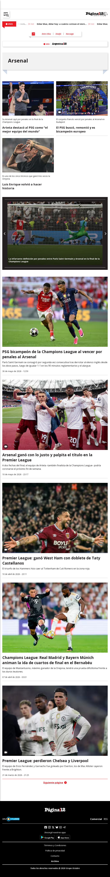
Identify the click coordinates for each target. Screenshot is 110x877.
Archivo (55, 861)
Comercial (96, 819)
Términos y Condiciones (55, 845)
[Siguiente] (105, 233)
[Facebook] (45, 827)
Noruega (70, 33)
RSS (106, 819)
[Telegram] (64, 827)
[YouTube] (60, 827)
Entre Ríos (46, 33)
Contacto (55, 856)
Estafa (58, 33)
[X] (53, 827)
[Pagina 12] (97, 14)
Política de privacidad (55, 850)
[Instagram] (49, 827)
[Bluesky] (57, 827)
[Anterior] (4, 233)
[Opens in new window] (47, 837)
